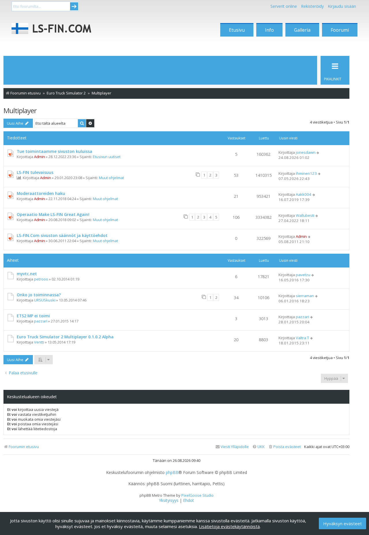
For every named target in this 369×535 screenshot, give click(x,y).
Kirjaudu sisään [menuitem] (342, 6)
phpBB (172, 472)
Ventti (39, 342)
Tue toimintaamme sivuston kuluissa (54, 151)
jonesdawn (305, 152)
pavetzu (303, 274)
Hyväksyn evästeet (342, 523)
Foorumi (340, 30)
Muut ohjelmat (111, 177)
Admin (39, 156)
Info (269, 30)
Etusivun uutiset (107, 156)
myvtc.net (27, 273)
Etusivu (237, 30)
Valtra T (302, 337)
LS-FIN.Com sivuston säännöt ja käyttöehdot (62, 235)
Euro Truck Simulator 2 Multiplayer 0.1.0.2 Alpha (65, 336)
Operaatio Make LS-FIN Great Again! (53, 214)
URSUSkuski (44, 300)
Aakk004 (303, 194)
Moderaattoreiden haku (41, 193)
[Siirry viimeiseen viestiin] (318, 152)
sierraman (305, 295)
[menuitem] (284, 447)
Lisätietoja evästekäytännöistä (229, 526)
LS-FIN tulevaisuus (35, 172)
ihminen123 (306, 173)
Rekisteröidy (312, 6)
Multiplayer (20, 110)
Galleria (302, 30)
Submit (74, 6)
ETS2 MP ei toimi (33, 315)
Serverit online (283, 6)
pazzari (40, 321)
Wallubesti (305, 215)
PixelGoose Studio (197, 495)
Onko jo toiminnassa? (39, 294)
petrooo (41, 279)
